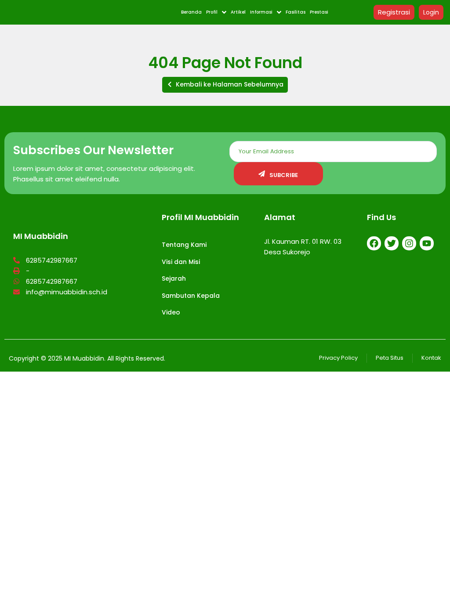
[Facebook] (374, 243)
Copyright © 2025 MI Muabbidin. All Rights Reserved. (87, 358)
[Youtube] (427, 243)
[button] (225, 85)
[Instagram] (409, 243)
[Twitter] (392, 243)
